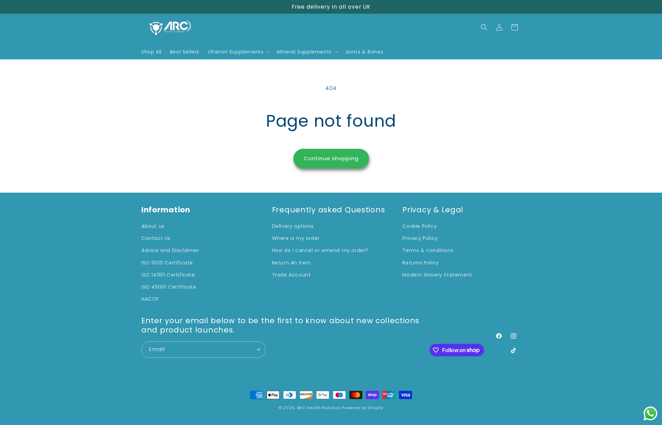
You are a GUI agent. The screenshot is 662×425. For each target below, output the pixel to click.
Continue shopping (331, 158)
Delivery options (293, 226)
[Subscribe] (257, 349)
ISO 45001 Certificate (169, 286)
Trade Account (291, 274)
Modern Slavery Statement (437, 274)
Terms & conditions (427, 250)
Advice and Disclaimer (170, 250)
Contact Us (156, 238)
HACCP (150, 299)
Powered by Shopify (362, 407)
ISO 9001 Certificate (167, 262)
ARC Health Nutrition (319, 407)
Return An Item (291, 262)
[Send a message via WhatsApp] (650, 413)
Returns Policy (420, 262)
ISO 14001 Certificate (168, 274)
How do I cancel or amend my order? (320, 250)
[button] (238, 52)
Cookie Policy (419, 226)
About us (152, 226)
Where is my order (296, 238)
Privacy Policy (420, 238)
